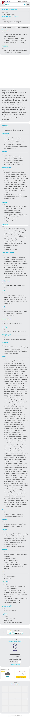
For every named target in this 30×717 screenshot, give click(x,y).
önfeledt (4, 529)
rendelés (4, 549)
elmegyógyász (6, 335)
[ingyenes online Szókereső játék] (9, 632)
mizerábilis (5, 582)
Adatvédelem (18, 715)
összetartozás (6, 319)
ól (2, 509)
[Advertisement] (15, 72)
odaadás (4, 202)
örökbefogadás (7, 606)
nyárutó (4, 519)
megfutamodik (6, 167)
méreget (4, 151)
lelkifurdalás (6, 281)
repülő (4, 614)
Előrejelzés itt (21, 677)
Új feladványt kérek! (15, 664)
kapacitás (5, 30)
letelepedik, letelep (8, 252)
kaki (3, 291)
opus (3, 572)
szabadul (5, 342)
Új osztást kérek (15, 684)
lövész (4, 307)
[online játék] (17, 633)
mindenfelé (5, 133)
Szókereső (17, 631)
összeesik (5, 224)
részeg (4, 356)
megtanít (5, 46)
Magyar (11, 641)
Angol (15, 641)
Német (19, 641)
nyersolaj (5, 125)
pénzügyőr (5, 327)
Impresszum (11, 715)
